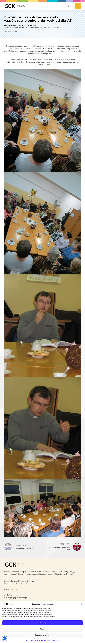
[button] (82, 604)
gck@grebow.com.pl (18, 598)
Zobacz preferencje (42, 635)
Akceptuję (43, 623)
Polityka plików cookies (32, 640)
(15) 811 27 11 (12, 595)
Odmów (43, 629)
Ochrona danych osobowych (50, 640)
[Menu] (78, 6)
